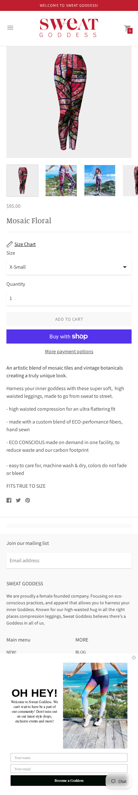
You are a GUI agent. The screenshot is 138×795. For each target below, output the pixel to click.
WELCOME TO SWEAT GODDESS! (69, 5)
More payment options (69, 351)
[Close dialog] (134, 657)
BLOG (80, 652)
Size (10, 253)
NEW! (11, 652)
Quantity (15, 284)
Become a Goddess (69, 780)
